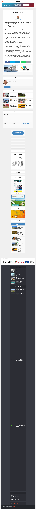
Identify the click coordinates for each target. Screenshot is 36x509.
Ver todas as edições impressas (18, 193)
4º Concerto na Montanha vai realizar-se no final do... (20, 234)
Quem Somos (9, 507)
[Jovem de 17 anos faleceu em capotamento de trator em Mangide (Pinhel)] (14, 249)
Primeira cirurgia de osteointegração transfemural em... (19, 282)
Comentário (6, 114)
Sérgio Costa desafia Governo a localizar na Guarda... (19, 360)
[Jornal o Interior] (18, 1)
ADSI (14, 506)
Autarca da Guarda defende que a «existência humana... (20, 228)
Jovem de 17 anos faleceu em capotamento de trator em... (20, 250)
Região (11, 99)
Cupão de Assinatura (24, 507)
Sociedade (18, 226)
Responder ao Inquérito (18, 133)
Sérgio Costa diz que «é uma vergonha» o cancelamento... (20, 294)
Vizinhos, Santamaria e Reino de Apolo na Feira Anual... (13, 101)
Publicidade (16, 507)
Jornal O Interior (16, 503)
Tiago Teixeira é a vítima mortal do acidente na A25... (20, 278)
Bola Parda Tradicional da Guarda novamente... (20, 239)
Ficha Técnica (13, 507)
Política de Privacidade (30, 507)
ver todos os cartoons (18, 169)
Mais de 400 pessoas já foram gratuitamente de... (20, 244)
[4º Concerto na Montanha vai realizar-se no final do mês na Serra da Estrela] (14, 232)
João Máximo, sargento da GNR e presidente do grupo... (20, 270)
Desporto (26, 99)
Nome (5, 123)
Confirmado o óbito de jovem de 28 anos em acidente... (19, 274)
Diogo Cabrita (20, 19)
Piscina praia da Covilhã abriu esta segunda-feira (20, 426)
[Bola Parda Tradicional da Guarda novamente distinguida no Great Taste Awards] (14, 238)
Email (14, 123)
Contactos (20, 507)
